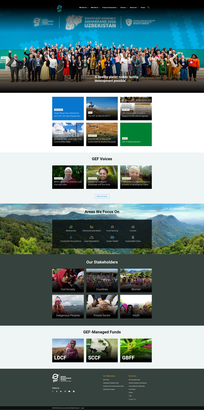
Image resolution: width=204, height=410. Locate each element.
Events (143, 8)
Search (148, 7)
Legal (130, 396)
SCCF (94, 358)
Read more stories (102, 196)
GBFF (128, 358)
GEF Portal (106, 380)
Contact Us (132, 399)
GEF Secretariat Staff (134, 380)
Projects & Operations (109, 8)
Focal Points (132, 389)
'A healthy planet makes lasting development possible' (116, 79)
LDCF (60, 358)
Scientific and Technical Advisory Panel (113, 386)
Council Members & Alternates (137, 386)
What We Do (94, 8)
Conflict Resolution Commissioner (138, 383)
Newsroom (133, 8)
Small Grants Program (109, 389)
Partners (123, 8)
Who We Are (83, 8)
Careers (131, 392)
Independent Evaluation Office (111, 383)
